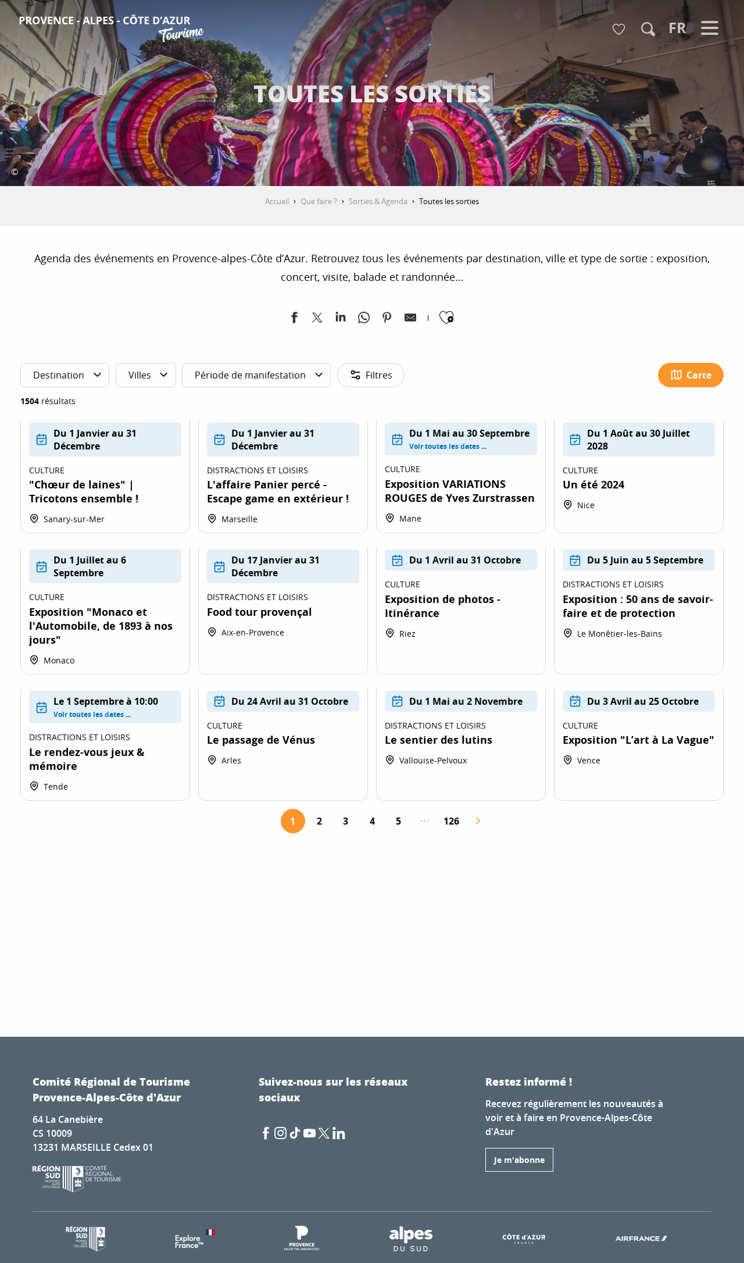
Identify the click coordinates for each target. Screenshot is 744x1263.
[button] (648, 29)
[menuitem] (113, 30)
